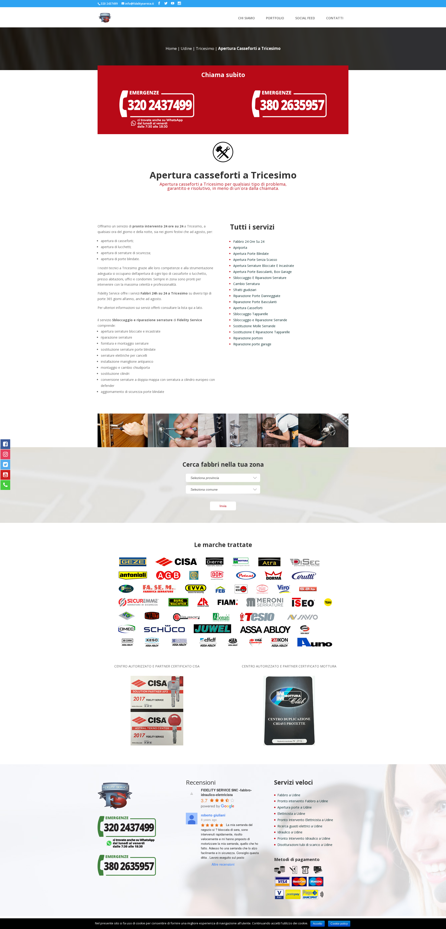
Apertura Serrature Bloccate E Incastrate (263, 265)
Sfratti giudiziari (244, 290)
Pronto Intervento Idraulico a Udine (303, 838)
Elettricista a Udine (291, 813)
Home (171, 48)
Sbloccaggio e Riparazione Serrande (260, 320)
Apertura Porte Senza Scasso (255, 259)
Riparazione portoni (248, 338)
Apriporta (240, 247)
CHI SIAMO (246, 18)
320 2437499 (109, 4)
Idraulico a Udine (289, 832)
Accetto (317, 923)
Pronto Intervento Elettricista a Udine (305, 820)
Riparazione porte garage (252, 344)
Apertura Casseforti (247, 308)
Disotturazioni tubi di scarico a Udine (304, 844)
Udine (186, 48)
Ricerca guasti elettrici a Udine (299, 826)
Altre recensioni (223, 864)
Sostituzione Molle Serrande (254, 326)
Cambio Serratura (246, 284)
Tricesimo (205, 48)
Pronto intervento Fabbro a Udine (302, 801)
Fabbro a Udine (288, 795)
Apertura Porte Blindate (251, 253)
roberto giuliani (213, 815)
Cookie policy (339, 923)
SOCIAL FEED (305, 18)
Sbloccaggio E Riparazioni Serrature (259, 277)
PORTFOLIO (275, 18)
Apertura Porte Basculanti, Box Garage (262, 271)
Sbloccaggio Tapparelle (250, 314)
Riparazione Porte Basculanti (255, 302)
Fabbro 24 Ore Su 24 (248, 241)
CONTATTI (334, 18)
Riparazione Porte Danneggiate (256, 296)
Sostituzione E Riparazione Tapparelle (261, 332)
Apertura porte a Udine (294, 807)
